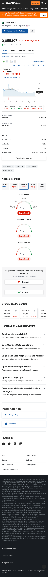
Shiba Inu (44, 310)
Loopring (7, 310)
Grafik (12, 51)
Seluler (4, 460)
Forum (31, 51)
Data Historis (15, 56)
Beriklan (29, 460)
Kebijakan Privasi (7, 555)
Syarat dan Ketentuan (9, 548)
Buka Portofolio (7, 465)
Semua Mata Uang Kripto (28, 9)
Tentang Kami (31, 455)
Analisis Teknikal (11, 179)
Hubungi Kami (31, 465)
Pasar (24, 56)
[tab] (14, 186)
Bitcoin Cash (26, 310)
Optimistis (25, 292)
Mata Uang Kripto (9, 9)
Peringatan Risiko (7, 563)
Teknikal (21, 51)
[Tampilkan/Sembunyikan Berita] (15, 61)
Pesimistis (25, 282)
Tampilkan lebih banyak (24, 158)
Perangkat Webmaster (10, 469)
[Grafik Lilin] (4, 61)
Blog (3, 455)
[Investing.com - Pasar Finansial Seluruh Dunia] (13, 3)
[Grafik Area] (7, 61)
